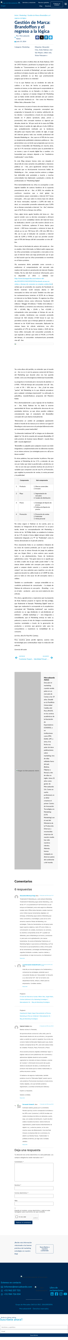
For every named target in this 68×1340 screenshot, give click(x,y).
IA (19, 2)
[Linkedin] (52, 1294)
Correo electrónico (21, 1193)
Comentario (19, 1161)
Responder (22, 958)
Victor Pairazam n (41, 55)
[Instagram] (61, 1294)
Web (16, 1200)
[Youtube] (65, 1294)
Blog (40, 6)
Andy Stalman (44, 50)
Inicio (16, 15)
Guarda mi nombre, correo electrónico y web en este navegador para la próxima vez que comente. (32, 1211)
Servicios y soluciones (29, 2)
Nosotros (48, 6)
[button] (37, 37)
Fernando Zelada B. (28, 1104)
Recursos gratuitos (43, 2)
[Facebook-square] (56, 1294)
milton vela (47, 53)
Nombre (18, 1185)
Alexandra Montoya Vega (27, 895)
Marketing (22, 15)
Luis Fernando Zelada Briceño (31, 964)
